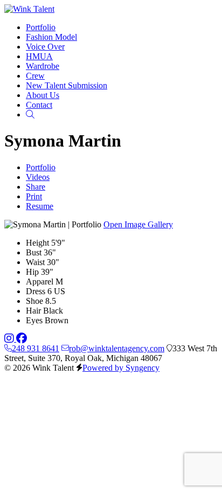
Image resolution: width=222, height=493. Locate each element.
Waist (35, 262)
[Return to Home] (29, 8)
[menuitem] (41, 27)
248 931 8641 (35, 348)
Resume (39, 206)
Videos (38, 177)
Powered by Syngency (120, 367)
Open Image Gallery (138, 224)
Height (37, 242)
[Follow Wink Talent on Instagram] (10, 338)
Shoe (34, 300)
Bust (33, 252)
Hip (32, 271)
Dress (35, 291)
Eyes (34, 320)
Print (34, 196)
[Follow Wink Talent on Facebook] (21, 338)
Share (35, 186)
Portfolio (41, 167)
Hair (33, 310)
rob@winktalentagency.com (116, 348)
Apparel (39, 281)
